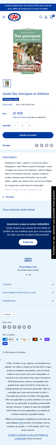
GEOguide (7, 105)
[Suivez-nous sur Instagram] (14, 327)
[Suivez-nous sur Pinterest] (19, 327)
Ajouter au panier (28, 135)
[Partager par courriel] (51, 145)
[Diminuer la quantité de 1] (15, 125)
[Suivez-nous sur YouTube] (24, 327)
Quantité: (7, 125)
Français (7, 314)
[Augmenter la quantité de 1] (29, 125)
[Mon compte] (46, 17)
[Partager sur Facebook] (37, 145)
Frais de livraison (20, 117)
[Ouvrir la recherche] (40, 17)
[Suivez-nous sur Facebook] (4, 327)
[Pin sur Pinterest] (41, 145)
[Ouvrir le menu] (4, 17)
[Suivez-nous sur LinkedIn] (29, 327)
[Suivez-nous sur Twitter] (9, 327)
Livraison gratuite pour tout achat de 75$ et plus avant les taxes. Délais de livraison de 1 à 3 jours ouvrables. (28, 7)
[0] (51, 17)
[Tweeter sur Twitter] (46, 145)
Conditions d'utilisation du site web (22, 435)
